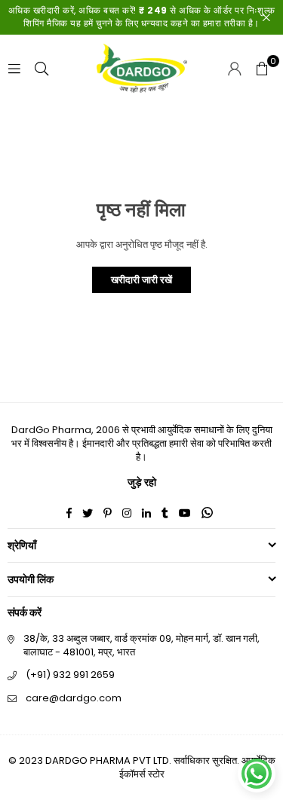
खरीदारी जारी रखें (141, 280)
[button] (261, 68)
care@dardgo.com (74, 698)
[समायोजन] (234, 68)
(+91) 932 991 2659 (70, 674)
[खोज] (41, 68)
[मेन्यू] (14, 68)
